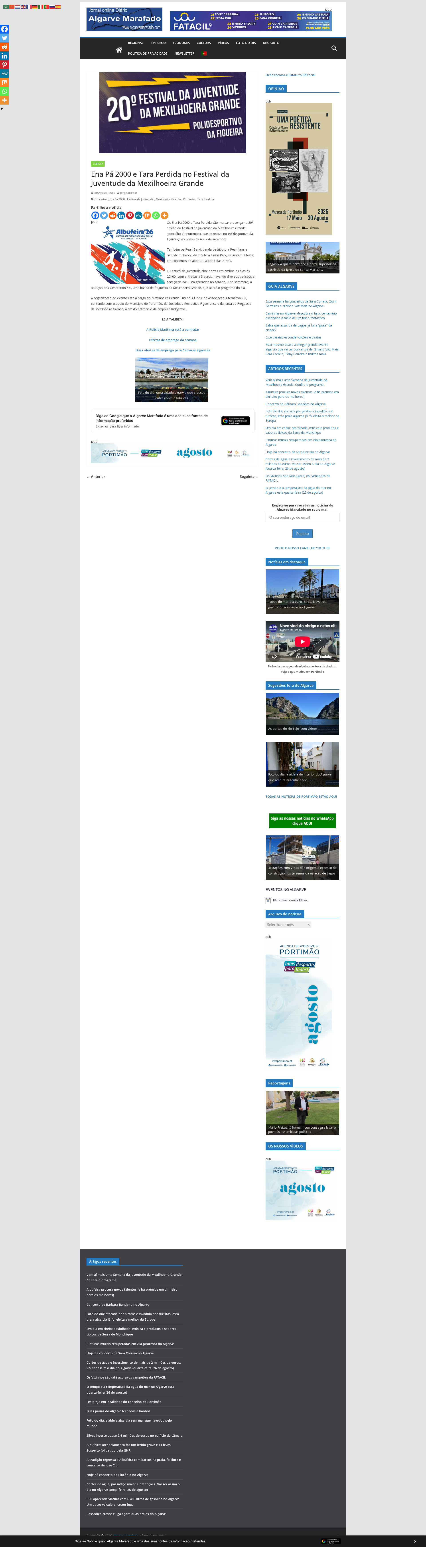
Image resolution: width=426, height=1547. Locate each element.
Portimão (189, 199)
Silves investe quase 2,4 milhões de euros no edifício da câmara (135, 1435)
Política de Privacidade (148, 53)
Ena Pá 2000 (117, 199)
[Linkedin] (121, 215)
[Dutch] (18, 6)
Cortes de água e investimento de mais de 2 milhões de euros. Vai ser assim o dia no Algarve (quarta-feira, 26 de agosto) (300, 464)
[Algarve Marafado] (119, 50)
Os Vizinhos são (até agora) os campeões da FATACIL (126, 1377)
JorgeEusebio (128, 193)
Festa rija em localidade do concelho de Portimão (124, 1402)
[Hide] (2, 109)
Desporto (271, 43)
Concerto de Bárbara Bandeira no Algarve (296, 404)
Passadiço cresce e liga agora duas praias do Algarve (126, 1514)
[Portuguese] (204, 53)
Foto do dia (246, 43)
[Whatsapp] (156, 215)
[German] (35, 6)
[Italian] (41, 6)
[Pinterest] (130, 215)
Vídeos (223, 43)
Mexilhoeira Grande (168, 199)
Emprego (158, 43)
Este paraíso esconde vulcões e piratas (293, 337)
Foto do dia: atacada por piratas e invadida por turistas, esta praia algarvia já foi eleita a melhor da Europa (302, 416)
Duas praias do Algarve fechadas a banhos (118, 1411)
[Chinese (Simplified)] (12, 6)
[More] (164, 215)
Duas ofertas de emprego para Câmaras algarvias (173, 350)
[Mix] (147, 215)
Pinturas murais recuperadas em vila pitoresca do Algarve (130, 1344)
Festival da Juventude (140, 199)
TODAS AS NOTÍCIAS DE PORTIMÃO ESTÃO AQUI (301, 796)
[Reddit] (112, 215)
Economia (181, 43)
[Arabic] (6, 6)
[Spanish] (58, 6)
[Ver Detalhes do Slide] (302, 257)
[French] (29, 6)
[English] (23, 6)
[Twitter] (104, 215)
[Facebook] (95, 215)
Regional (136, 43)
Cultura (204, 43)
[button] (213, 1541)
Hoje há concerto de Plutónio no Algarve (117, 1475)
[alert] (302, 900)
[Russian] (52, 6)
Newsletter (184, 53)
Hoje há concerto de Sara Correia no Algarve (298, 452)
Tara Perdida (205, 199)
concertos (101, 199)
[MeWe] (138, 215)
